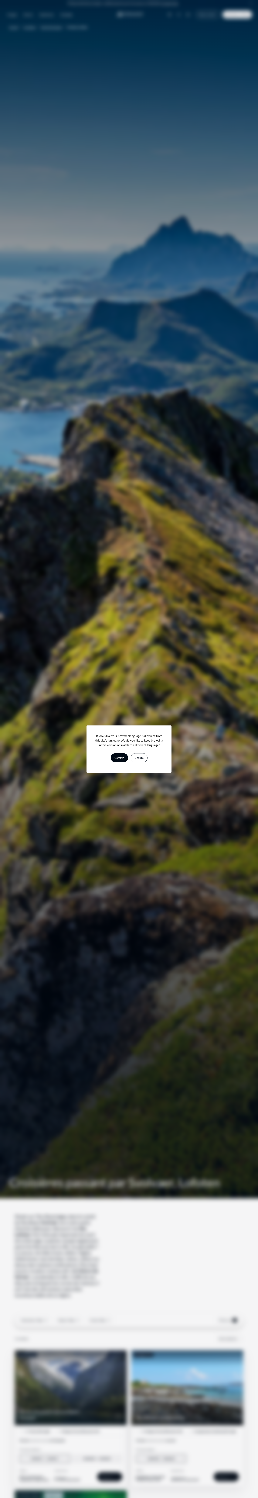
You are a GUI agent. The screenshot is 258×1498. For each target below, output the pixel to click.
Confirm (119, 757)
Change (139, 757)
